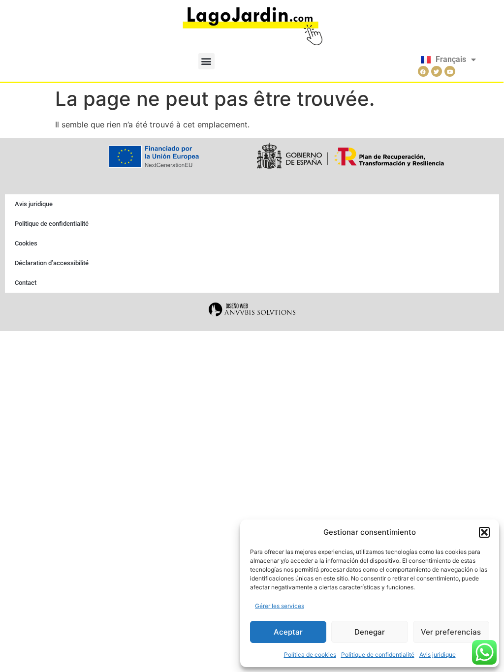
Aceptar (288, 632)
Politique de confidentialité (377, 654)
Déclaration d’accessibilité (52, 263)
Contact (25, 282)
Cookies (26, 243)
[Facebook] (423, 71)
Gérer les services (279, 606)
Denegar (369, 632)
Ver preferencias (451, 632)
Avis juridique (437, 654)
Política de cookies (310, 654)
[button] (484, 532)
